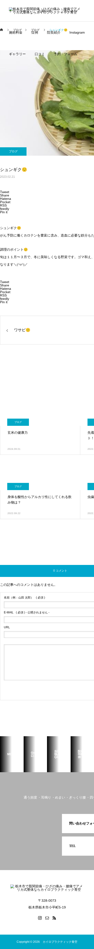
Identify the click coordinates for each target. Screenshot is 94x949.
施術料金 (15, 32)
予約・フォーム (65, 54)
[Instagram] (39, 917)
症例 (34, 32)
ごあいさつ (68, 11)
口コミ (40, 54)
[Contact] (47, 917)
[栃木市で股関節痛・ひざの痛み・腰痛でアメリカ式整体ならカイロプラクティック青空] (47, 888)
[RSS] (54, 917)
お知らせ (45, 11)
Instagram (77, 32)
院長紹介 (53, 32)
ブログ (13, 151)
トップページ (19, 11)
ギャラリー (17, 54)
